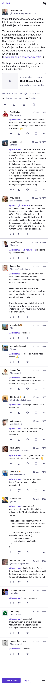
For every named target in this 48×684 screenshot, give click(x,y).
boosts (7, 98)
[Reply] (4, 104)
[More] (43, 105)
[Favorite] (24, 104)
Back (8, 3)
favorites (30, 98)
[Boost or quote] (14, 104)
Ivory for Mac (34, 94)
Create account (11, 680)
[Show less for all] (44, 3)
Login (26, 680)
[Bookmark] (33, 104)
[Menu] (43, 680)
